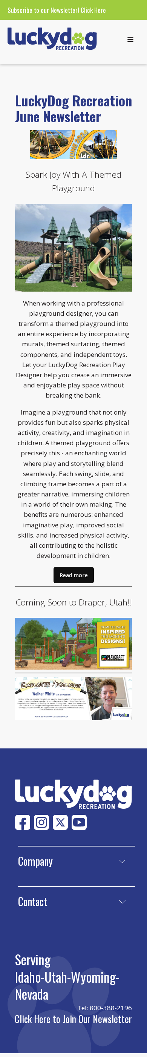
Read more (74, 575)
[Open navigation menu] (130, 40)
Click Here (93, 10)
